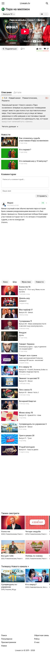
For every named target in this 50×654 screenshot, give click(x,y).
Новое (4, 646)
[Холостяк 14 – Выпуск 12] (25, 290)
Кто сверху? (31, 584)
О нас (36, 642)
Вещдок (22, 332)
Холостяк (23, 287)
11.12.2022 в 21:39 (13, 205)
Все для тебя (7, 556)
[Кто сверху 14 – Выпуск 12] (25, 370)
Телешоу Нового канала (14, 566)
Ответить (4, 222)
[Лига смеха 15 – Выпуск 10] (25, 393)
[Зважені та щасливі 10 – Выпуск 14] (25, 382)
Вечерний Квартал (27, 401)
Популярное (6, 639)
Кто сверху (24, 367)
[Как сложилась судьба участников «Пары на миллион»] (25, 142)
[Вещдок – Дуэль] (25, 336)
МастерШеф (24, 309)
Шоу (15, 282)
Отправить (42, 196)
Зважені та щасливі (28, 378)
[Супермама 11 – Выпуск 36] (25, 325)
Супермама (24, 321)
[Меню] (3, 3)
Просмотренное (8, 642)
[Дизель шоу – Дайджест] (25, 302)
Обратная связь (41, 635)
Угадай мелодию (27, 447)
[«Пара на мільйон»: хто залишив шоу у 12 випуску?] (25, 164)
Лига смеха (24, 390)
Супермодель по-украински (32, 424)
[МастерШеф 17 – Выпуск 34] (25, 313)
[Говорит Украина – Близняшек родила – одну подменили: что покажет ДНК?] (25, 347)
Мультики (26, 282)
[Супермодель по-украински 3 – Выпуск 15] (25, 427)
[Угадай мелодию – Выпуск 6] (25, 450)
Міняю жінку (24, 412)
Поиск (4, 635)
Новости (40, 282)
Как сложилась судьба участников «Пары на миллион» (33, 139)
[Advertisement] (25, 70)
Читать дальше (9, 126)
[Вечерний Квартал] (25, 405)
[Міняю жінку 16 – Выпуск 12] (25, 416)
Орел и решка (25, 435)
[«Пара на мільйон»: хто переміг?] (25, 153)
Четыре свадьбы (33, 531)
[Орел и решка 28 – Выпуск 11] (25, 439)
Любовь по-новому (34, 556)
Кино (5, 282)
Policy (37, 639)
